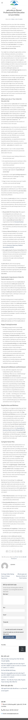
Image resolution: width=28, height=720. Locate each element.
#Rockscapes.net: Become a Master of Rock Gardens (21, 576)
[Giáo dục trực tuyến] (14, 2)
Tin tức (14, 8)
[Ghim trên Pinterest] (18, 551)
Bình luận (5, 594)
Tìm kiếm (3, 644)
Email (5, 614)
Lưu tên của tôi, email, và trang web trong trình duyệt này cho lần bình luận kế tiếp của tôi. (13, 632)
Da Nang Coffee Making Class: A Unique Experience (7, 576)
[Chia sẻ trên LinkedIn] (21, 551)
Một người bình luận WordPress (10, 688)
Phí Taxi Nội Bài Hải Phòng (8, 670)
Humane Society (18, 222)
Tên (4, 607)
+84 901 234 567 (13, 710)
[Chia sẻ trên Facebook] (9, 551)
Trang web (5, 622)
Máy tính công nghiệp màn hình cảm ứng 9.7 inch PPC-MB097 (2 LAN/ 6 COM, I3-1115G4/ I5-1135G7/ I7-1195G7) (13, 665)
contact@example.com (12, 713)
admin (20, 19)
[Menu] (2, 3)
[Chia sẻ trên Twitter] (12, 551)
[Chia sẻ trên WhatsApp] (7, 551)
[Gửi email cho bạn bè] (15, 551)
